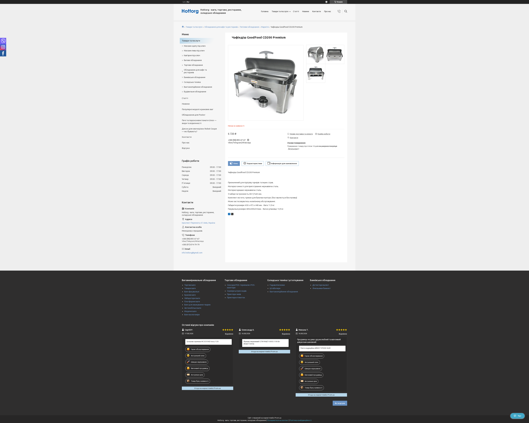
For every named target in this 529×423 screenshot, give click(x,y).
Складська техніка (192, 82)
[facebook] (229, 214)
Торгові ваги (189, 285)
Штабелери (275, 288)
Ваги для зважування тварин (197, 305)
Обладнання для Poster (193, 115)
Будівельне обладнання (195, 92)
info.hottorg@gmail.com (192, 253)
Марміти (265, 27)
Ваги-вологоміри (192, 315)
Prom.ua (278, 418)
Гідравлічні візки (277, 285)
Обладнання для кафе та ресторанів (221, 27)
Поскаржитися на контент (277, 420)
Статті (296, 11)
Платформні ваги (192, 301)
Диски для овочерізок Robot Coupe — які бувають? (199, 130)
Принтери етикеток (236, 297)
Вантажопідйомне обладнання (198, 87)
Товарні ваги (190, 288)
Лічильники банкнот (321, 288)
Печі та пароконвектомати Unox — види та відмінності (199, 121)
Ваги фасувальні (191, 292)
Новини (305, 11)
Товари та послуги (280, 11)
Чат (519, 416)
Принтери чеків (234, 294)
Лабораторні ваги (192, 298)
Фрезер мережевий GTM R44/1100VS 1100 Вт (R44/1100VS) (262, 343)
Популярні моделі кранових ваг (197, 109)
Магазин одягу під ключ (195, 46)
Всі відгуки (340, 403)
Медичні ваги (190, 311)
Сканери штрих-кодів (236, 291)
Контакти (316, 11)
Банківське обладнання (194, 77)
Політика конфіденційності (301, 420)
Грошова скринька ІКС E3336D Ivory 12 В (202, 341)
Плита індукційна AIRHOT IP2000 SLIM (315, 348)
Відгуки (186, 148)
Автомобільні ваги (192, 308)
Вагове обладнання (193, 60)
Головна (264, 11)
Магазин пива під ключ (194, 51)
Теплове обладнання (249, 27)
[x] (232, 214)
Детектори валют (320, 285)
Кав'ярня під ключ (192, 55)
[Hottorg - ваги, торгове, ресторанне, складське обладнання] (190, 11)
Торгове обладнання (193, 65)
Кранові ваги (190, 295)
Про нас (327, 11)
